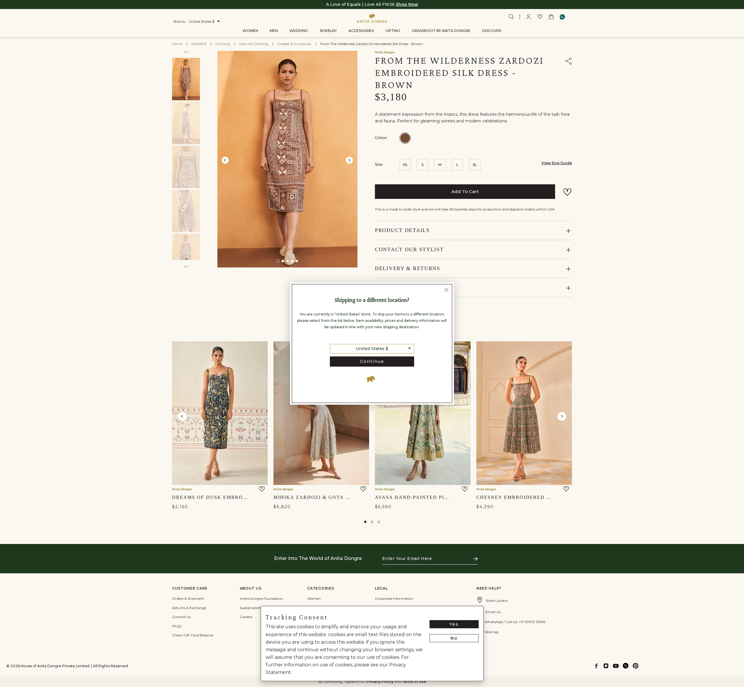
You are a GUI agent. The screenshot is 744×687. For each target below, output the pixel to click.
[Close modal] (446, 290)
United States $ (372, 348)
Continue (372, 361)
